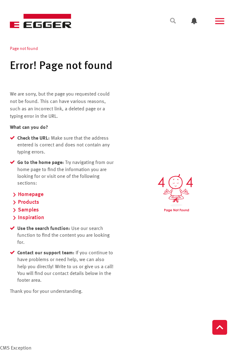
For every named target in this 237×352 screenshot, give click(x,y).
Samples (28, 210)
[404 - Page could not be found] (175, 193)
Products (28, 202)
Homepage (31, 194)
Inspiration (31, 217)
